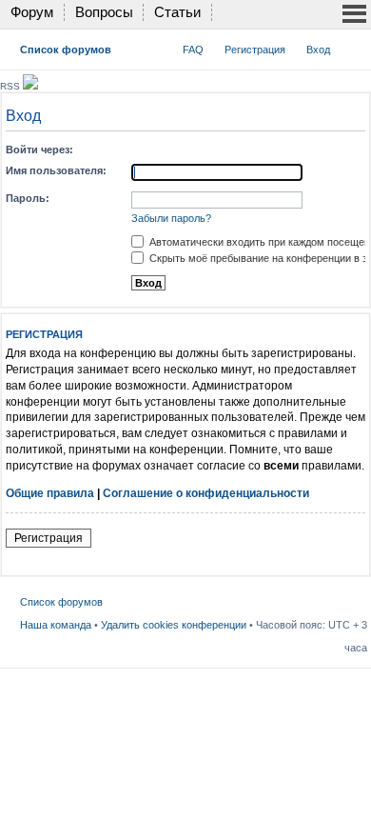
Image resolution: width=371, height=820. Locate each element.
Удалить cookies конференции (173, 624)
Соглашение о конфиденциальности (206, 493)
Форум (31, 12)
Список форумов (65, 49)
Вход (318, 49)
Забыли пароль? (171, 218)
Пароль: (27, 198)
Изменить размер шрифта (353, 45)
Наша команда (55, 624)
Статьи (177, 12)
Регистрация (255, 49)
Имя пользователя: (56, 170)
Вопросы (104, 12)
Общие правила (50, 493)
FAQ (193, 49)
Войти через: (39, 149)
